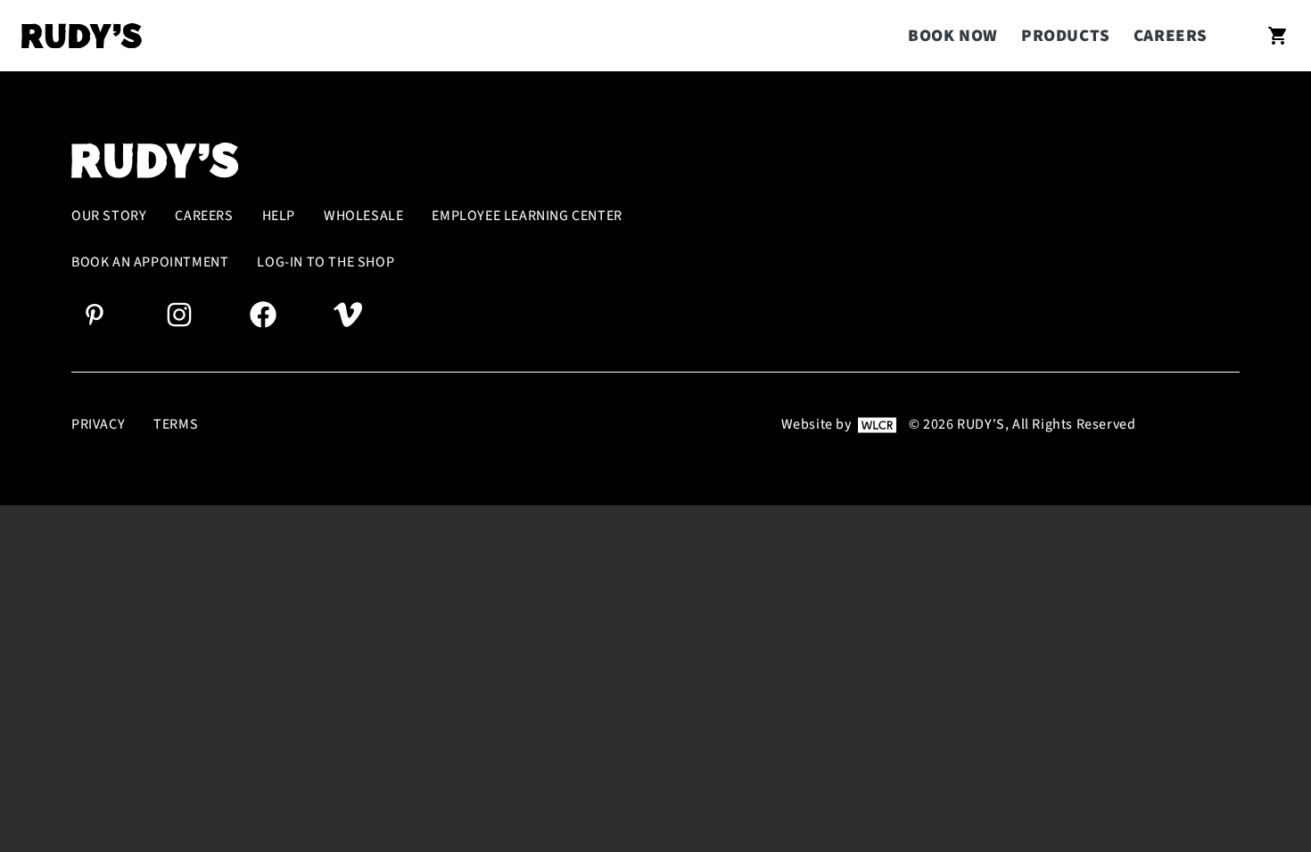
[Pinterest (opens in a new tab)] (94, 313)
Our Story (108, 216)
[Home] (81, 36)
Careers (1171, 36)
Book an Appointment (149, 262)
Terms (175, 424)
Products (1065, 36)
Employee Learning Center (527, 216)
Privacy (98, 424)
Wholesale (363, 216)
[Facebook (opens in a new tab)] (263, 313)
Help (278, 216)
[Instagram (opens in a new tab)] (179, 313)
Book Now (953, 36)
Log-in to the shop (325, 262)
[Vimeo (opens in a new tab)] (348, 313)
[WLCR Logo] (877, 424)
